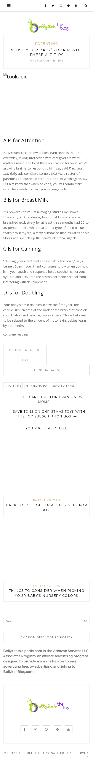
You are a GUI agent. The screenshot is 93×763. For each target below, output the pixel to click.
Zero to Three (48, 178)
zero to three (63, 385)
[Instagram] (61, 5)
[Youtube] (76, 5)
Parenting (46, 44)
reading (22, 334)
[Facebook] (45, 5)
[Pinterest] (68, 5)
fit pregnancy (37, 385)
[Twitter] (53, 5)
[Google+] (58, 370)
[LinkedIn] (52, 370)
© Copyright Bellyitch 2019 (28, 753)
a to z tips (13, 385)
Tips (56, 500)
